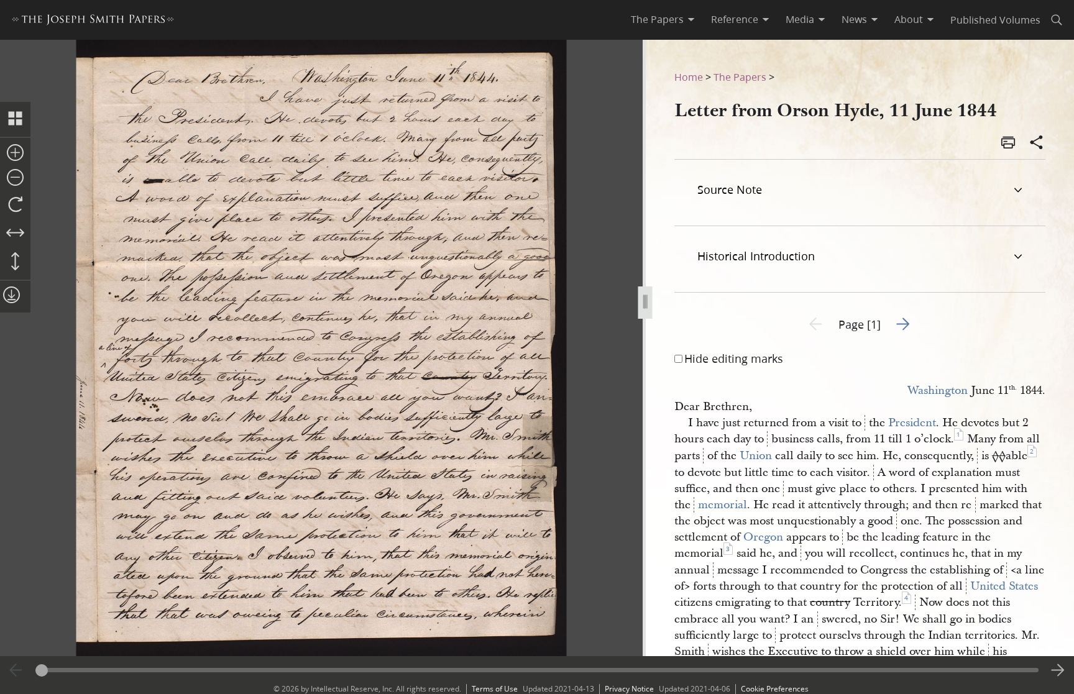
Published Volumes (995, 19)
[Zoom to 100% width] (15, 233)
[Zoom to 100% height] (15, 262)
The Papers (740, 77)
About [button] (908, 19)
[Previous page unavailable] (16, 670)
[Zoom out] (15, 178)
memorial (722, 505)
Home (688, 77)
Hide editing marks (733, 358)
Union (756, 455)
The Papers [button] (657, 19)
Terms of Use (495, 688)
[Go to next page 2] (1058, 670)
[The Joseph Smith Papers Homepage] (92, 21)
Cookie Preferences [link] (775, 688)
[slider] (537, 670)
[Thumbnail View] (15, 119)
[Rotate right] (15, 205)
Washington (937, 390)
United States (1004, 586)
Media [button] (800, 19)
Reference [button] (734, 19)
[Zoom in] (15, 153)
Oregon (763, 537)
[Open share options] (1036, 143)
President (912, 423)
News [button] (854, 19)
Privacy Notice (629, 688)
